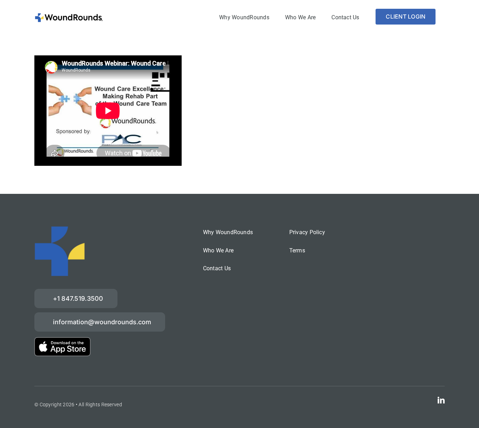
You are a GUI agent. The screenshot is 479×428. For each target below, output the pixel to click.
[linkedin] (441, 400)
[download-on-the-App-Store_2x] (62, 341)
